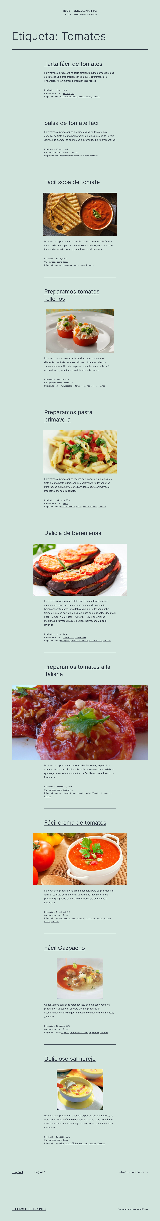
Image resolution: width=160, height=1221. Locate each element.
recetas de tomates (68, 96)
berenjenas (65, 640)
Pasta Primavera (67, 506)
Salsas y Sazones (70, 152)
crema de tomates (68, 918)
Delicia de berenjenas (72, 532)
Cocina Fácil (68, 383)
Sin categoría (68, 93)
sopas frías (94, 1032)
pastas (79, 506)
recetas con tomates (69, 265)
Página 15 (40, 1172)
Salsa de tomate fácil (72, 122)
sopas (82, 265)
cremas (80, 918)
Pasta (65, 503)
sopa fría (92, 1143)
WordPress (142, 1209)
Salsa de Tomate (81, 155)
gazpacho (64, 1032)
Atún (62, 386)
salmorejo (83, 1143)
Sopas (65, 262)
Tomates (96, 96)
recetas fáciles (84, 96)
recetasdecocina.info (80, 10)
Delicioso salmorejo (70, 1058)
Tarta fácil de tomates (73, 63)
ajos (62, 1143)
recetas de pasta (90, 506)
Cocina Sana (80, 637)
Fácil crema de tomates (75, 822)
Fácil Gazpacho (64, 947)
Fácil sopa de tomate (72, 182)
